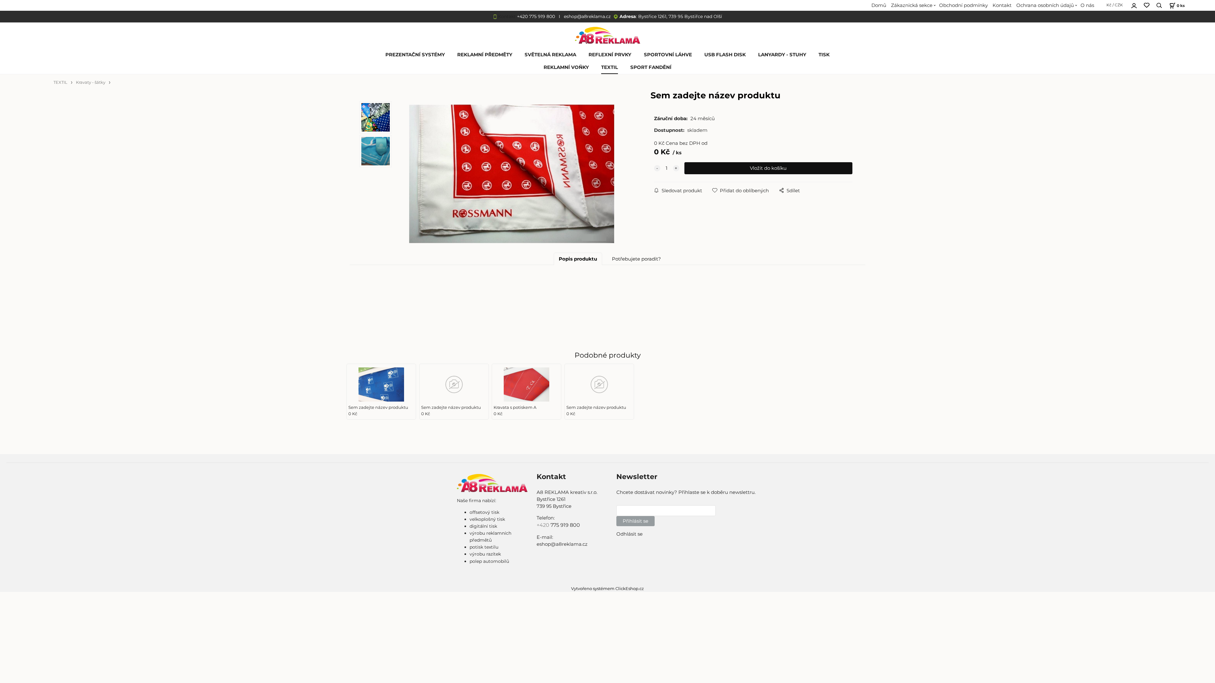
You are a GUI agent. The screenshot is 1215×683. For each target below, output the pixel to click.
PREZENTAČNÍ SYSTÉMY (415, 55)
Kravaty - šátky (90, 82)
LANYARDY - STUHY (782, 55)
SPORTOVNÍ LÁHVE (668, 55)
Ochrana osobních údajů (1045, 5)
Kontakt (1002, 5)
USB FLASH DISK (725, 55)
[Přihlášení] (1134, 5)
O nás (1087, 5)
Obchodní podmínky (963, 5)
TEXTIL (609, 67)
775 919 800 (565, 525)
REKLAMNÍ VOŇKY (566, 67)
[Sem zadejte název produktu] (512, 173)
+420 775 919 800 (536, 16)
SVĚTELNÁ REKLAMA (550, 55)
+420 (544, 525)
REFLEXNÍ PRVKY (610, 55)
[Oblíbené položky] (1146, 5)
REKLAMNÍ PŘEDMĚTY (484, 55)
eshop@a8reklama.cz (587, 16)
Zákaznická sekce (911, 5)
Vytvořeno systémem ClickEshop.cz (607, 588)
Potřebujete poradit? (636, 259)
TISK (824, 55)
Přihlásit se (635, 521)
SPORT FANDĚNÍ (650, 67)
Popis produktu (578, 259)
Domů (878, 5)
